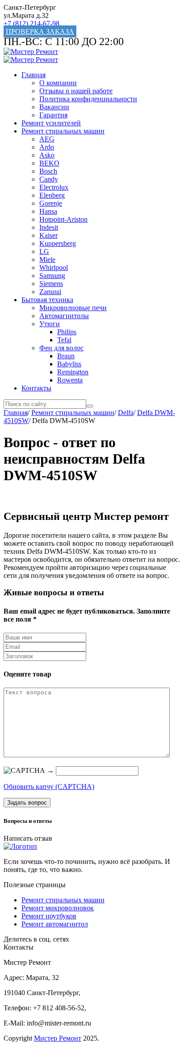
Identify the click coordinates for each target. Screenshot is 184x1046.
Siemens (51, 283)
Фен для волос (61, 348)
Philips (66, 332)
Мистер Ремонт (57, 1038)
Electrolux (53, 187)
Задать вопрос (27, 802)
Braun (66, 356)
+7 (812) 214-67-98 (31, 23)
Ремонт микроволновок (57, 908)
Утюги (49, 324)
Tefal (64, 340)
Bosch (48, 171)
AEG (46, 139)
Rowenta (70, 380)
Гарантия (53, 115)
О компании (58, 83)
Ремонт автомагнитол (54, 924)
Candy (48, 179)
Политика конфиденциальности (88, 99)
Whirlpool (53, 267)
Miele (47, 259)
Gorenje (50, 203)
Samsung (52, 275)
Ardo (46, 147)
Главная (33, 75)
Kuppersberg (57, 243)
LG (44, 251)
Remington (72, 372)
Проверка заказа (40, 31)
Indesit (48, 227)
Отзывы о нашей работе (76, 91)
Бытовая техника (47, 299)
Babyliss (69, 364)
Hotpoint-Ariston (63, 219)
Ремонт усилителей (51, 123)
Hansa (48, 211)
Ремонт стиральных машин (63, 131)
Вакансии (54, 107)
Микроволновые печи (73, 307)
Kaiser (48, 235)
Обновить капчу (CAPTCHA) (49, 786)
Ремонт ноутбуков (48, 916)
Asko (46, 155)
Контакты (36, 388)
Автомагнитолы (64, 316)
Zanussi (50, 291)
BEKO (49, 163)
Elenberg (52, 195)
